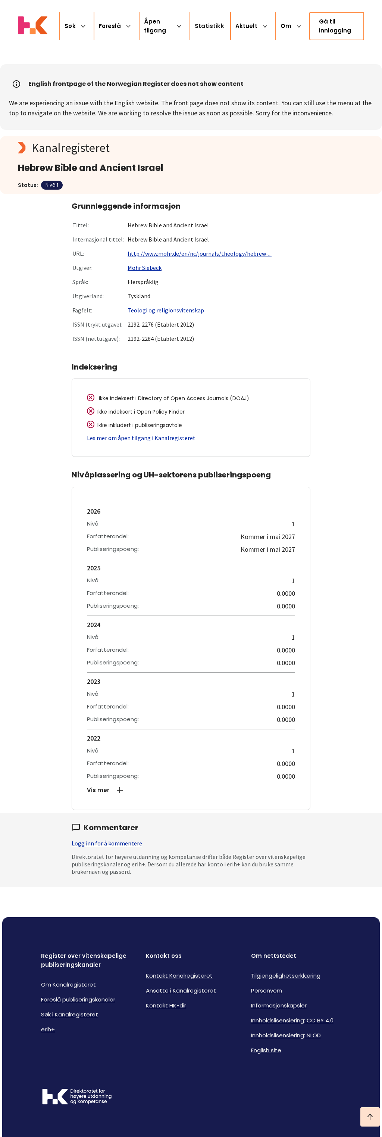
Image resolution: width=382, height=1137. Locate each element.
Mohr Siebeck (145, 267)
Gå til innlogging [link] (335, 26)
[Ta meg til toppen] (370, 1117)
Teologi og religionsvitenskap (166, 310)
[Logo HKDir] (77, 1097)
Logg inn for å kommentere (107, 843)
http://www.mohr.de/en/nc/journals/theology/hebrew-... (200, 253)
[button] (191, 790)
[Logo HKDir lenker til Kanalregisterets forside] (32, 26)
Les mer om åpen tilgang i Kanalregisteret (141, 438)
